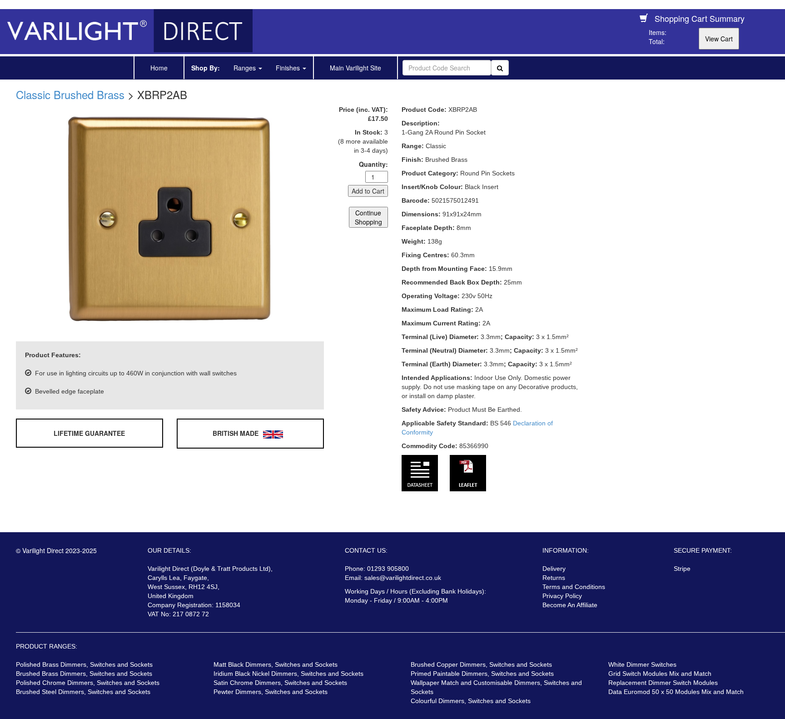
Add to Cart (368, 190)
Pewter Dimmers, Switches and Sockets (271, 691)
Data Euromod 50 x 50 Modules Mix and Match (676, 691)
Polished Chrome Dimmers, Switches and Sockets (87, 682)
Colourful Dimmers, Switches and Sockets (471, 700)
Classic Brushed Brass (70, 94)
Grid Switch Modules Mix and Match (659, 673)
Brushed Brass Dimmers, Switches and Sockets (84, 673)
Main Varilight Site (355, 67)
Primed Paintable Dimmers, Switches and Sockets (482, 673)
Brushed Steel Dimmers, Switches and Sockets (83, 691)
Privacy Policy (562, 595)
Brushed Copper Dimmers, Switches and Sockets (481, 664)
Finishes (289, 67)
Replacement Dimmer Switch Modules (663, 682)
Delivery (554, 568)
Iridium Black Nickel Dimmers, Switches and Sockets (288, 673)
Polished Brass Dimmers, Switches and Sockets (84, 664)
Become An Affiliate (569, 605)
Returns (553, 577)
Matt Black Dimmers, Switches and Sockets (276, 664)
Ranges (246, 67)
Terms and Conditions (573, 586)
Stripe (682, 568)
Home (159, 67)
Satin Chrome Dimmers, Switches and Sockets (280, 682)
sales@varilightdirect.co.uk (402, 577)
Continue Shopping (368, 217)
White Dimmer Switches (642, 664)
